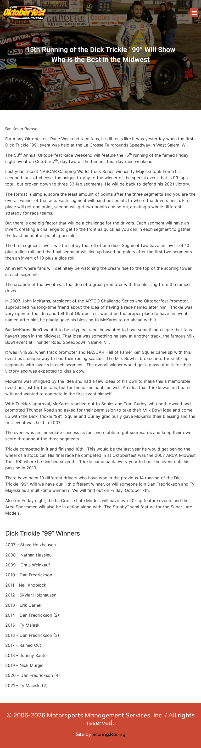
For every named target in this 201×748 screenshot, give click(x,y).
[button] (194, 12)
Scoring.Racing (108, 734)
